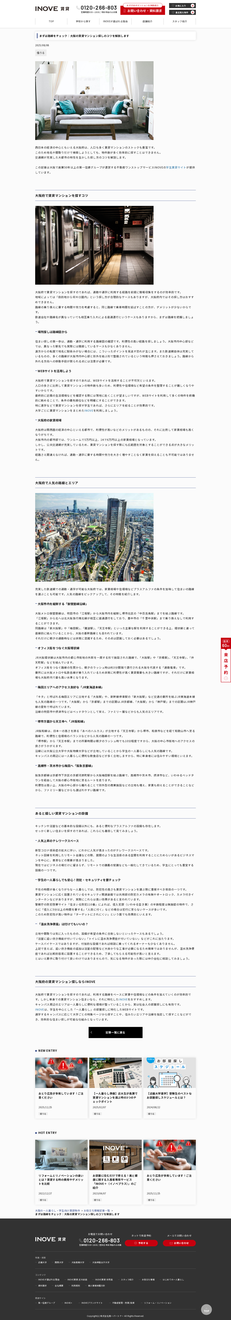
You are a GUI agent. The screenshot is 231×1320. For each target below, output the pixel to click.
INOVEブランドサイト (92, 1302)
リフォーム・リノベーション (158, 1302)
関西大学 (59, 1262)
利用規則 (76, 1285)
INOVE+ (68, 1302)
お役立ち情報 (148, 1279)
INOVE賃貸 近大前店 (77, 1279)
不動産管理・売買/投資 (123, 1302)
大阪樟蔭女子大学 (100, 1262)
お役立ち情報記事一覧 (97, 1210)
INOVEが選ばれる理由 (115, 21)
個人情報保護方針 (96, 1285)
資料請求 (42, 1285)
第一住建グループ (46, 1302)
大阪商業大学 (78, 1262)
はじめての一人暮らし (173, 1279)
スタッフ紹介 (179, 21)
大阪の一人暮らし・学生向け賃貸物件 (57, 1210)
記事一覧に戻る (115, 1032)
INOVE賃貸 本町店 (104, 1279)
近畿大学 (42, 1262)
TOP (51, 21)
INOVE (88, 410)
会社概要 (59, 1285)
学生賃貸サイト (176, 167)
